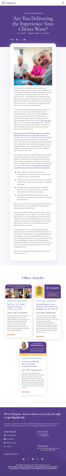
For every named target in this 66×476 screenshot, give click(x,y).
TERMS (21, 466)
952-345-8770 (45, 436)
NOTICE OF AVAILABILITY (49, 468)
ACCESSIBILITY (28, 466)
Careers (9, 446)
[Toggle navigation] (63, 3)
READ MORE (11, 334)
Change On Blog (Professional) (33, 13)
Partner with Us (11, 435)
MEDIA (10, 466)
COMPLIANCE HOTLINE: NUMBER (30, 468)
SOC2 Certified (11, 443)
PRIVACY (15, 466)
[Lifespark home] (9, 2)
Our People (10, 439)
